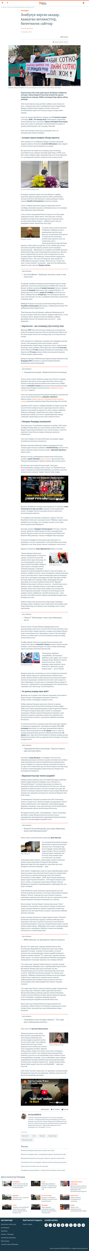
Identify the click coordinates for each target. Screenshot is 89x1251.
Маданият (15, 1195)
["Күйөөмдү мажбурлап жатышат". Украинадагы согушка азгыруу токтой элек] (35, 1183)
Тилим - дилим (27, 1224)
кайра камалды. (45, 459)
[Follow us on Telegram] (58, 1225)
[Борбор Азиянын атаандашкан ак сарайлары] (64, 1197)
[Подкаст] (83, 1225)
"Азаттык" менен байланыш (9, 1244)
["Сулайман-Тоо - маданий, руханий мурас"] (6, 1197)
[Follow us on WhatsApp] (75, 1225)
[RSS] (79, 1225)
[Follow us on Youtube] (54, 1225)
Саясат (14, 1205)
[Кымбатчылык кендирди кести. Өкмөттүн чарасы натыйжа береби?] (6, 1183)
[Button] (64, 37)
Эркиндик (25, 11)
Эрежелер (4, 1231)
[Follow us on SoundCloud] (66, 1225)
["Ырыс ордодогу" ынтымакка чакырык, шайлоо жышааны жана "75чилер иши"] (35, 1207)
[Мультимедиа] (83, 3)
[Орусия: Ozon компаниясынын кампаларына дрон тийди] (64, 1207)
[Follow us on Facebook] (46, 1225)
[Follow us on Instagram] (70, 1225)
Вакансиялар (5, 1241)
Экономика (16, 1182)
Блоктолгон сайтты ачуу (8, 1224)
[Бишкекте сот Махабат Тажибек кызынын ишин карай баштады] (35, 1197)
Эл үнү (43, 1182)
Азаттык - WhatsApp (7, 1234)
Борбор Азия (74, 1195)
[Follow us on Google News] (62, 1225)
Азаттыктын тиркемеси (8, 1237)
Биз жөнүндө (5, 1227)
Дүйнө (72, 1205)
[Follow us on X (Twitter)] (50, 1225)
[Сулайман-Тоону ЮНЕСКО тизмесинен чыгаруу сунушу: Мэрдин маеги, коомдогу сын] (6, 1207)
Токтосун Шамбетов (27, 28)
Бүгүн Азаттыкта (46, 1195)
